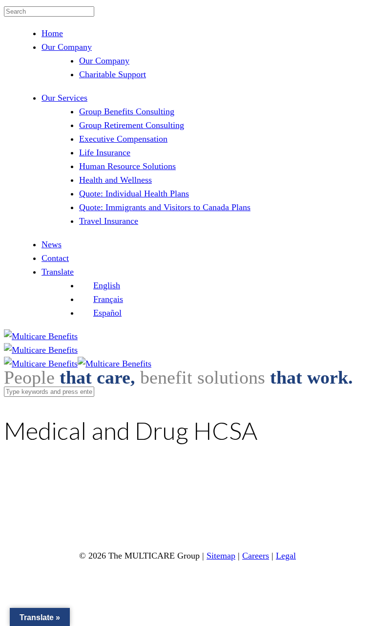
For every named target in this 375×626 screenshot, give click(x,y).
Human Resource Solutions (127, 166)
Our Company (67, 47)
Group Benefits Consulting (126, 111)
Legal (286, 556)
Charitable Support (112, 74)
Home (52, 33)
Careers (255, 556)
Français (108, 299)
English (106, 285)
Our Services (64, 98)
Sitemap (221, 556)
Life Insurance (104, 152)
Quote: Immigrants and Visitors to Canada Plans (164, 207)
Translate (58, 272)
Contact (55, 258)
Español (107, 313)
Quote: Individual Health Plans (134, 193)
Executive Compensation (123, 139)
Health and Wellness (115, 180)
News (52, 244)
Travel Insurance (108, 221)
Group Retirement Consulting (131, 125)
